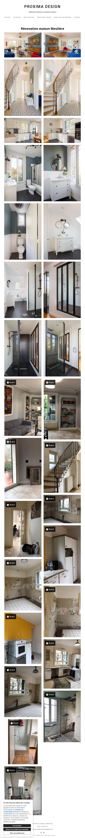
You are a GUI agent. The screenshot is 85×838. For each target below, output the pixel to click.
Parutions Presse (44, 17)
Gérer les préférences (17, 833)
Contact (77, 17)
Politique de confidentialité (36, 835)
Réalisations (29, 17)
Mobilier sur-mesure (62, 17)
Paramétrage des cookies (49, 835)
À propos (17, 17)
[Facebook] (44, 832)
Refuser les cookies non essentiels (17, 829)
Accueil (8, 17)
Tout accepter (17, 825)
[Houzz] (41, 832)
